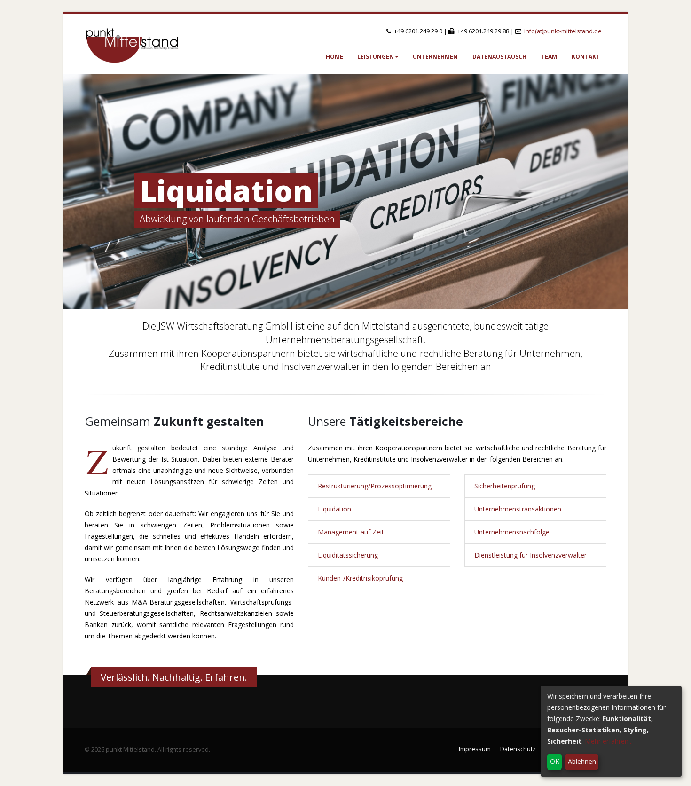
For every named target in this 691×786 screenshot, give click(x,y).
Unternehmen (435, 57)
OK (554, 761)
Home (334, 57)
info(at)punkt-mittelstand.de (563, 31)
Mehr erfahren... (609, 741)
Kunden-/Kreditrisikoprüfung (360, 578)
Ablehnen (582, 761)
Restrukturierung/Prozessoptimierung (375, 485)
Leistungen (375, 57)
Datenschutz (518, 749)
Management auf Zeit (351, 531)
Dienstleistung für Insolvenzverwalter (530, 554)
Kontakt (586, 57)
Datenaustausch (499, 57)
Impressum (475, 749)
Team (549, 57)
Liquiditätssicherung (348, 554)
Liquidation (226, 190)
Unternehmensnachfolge (512, 531)
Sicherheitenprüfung (504, 485)
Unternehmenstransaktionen (517, 508)
